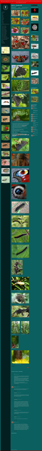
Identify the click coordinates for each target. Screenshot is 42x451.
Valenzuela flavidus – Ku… (35, 129)
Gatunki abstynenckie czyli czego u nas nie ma (5, 24)
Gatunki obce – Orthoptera (3, 33)
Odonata (2, 20)
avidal (33, 118)
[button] (34, 56)
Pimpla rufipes (16, 132)
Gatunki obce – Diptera (3, 28)
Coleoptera (2, 15)
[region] (34, 56)
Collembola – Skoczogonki (3, 34)
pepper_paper (34, 105)
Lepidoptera (2, 19)
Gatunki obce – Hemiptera (3, 29)
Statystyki (2, 40)
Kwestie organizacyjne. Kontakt (4, 39)
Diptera (2, 14)
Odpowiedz (15, 397)
